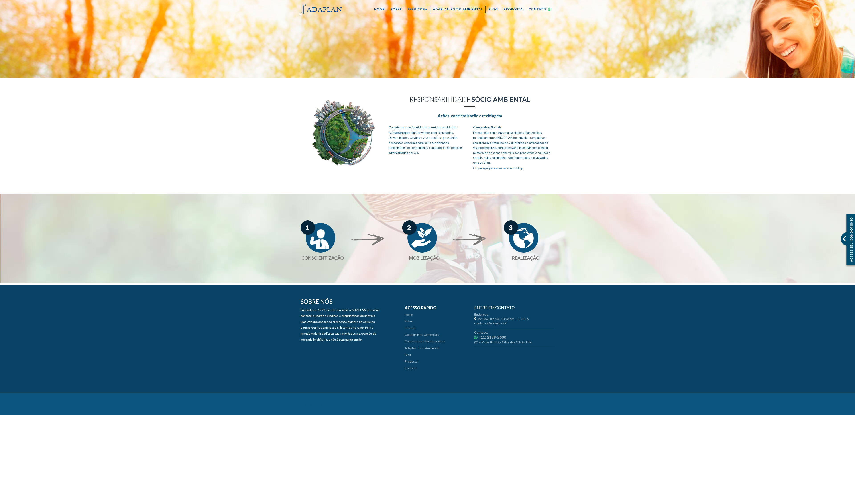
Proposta (513, 9)
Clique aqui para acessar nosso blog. (498, 168)
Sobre (396, 9)
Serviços (416, 9)
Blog (493, 9)
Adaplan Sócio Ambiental (458, 9)
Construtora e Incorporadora (425, 341)
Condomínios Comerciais (422, 334)
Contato (538, 9)
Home (379, 9)
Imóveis (410, 328)
